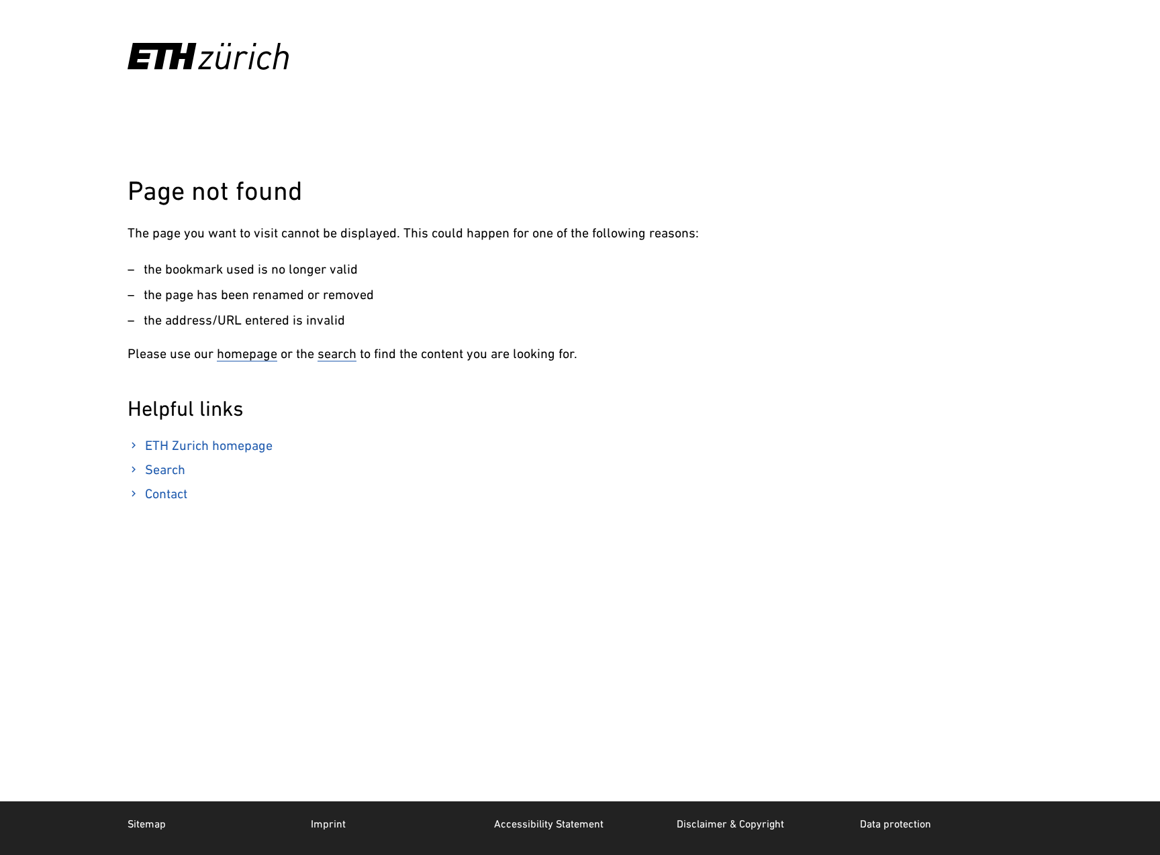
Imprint (328, 823)
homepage (247, 353)
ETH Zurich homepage (209, 445)
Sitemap (147, 823)
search (337, 353)
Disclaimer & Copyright (730, 823)
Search (165, 469)
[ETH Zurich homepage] (208, 56)
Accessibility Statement (548, 823)
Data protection (895, 823)
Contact (166, 493)
